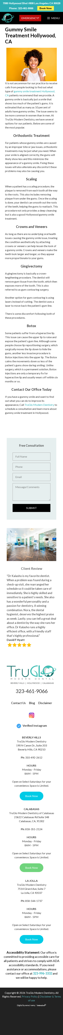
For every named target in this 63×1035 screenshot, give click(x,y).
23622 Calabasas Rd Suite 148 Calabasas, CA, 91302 (31, 819)
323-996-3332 (42, 973)
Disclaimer (45, 703)
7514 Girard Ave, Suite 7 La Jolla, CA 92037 (31, 890)
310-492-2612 (33, 757)
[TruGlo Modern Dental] (8, 18)
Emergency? (30, 18)
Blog (32, 703)
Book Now (45, 8)
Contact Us (18, 703)
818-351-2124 (33, 829)
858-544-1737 (33, 900)
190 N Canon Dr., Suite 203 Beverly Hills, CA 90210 (31, 747)
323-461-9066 (25, 8)
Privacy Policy (30, 996)
